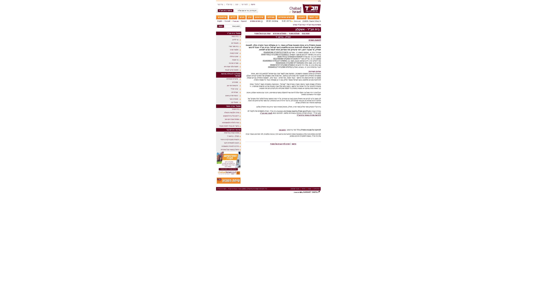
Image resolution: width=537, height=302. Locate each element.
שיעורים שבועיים (232, 79)
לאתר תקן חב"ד (266, 113)
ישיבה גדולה (234, 56)
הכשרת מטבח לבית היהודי (229, 140)
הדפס (294, 144)
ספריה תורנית (233, 63)
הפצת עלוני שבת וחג (231, 67)
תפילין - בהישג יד (233, 136)
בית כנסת (235, 36)
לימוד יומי (245, 4)
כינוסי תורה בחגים (231, 96)
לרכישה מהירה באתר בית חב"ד (309, 115)
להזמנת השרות (315, 40)
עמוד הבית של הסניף (262, 33)
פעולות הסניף (294, 33)
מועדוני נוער (234, 99)
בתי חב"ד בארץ (299, 25)
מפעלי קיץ (234, 102)
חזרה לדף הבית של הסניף (280, 144)
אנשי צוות (305, 33)
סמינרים (235, 82)
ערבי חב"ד (234, 89)
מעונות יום (234, 43)
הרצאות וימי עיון (232, 86)
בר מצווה (235, 60)
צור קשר (220, 4)
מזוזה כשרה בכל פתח (231, 133)
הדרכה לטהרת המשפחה (230, 146)
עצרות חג (234, 92)
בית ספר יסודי (233, 46)
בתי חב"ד (229, 4)
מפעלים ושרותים (279, 33)
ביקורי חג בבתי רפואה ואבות (229, 126)
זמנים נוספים (255, 21)
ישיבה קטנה (234, 53)
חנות (236, 4)
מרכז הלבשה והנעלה (231, 113)
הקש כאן (282, 130)
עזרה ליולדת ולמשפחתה (230, 123)
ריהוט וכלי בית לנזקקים (231, 116)
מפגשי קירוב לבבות (231, 70)
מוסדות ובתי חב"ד (314, 25)
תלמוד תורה (234, 50)
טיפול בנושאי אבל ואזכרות (230, 150)
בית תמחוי (235, 109)
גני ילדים (235, 40)
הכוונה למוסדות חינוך (231, 143)
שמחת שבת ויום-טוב (232, 119)
